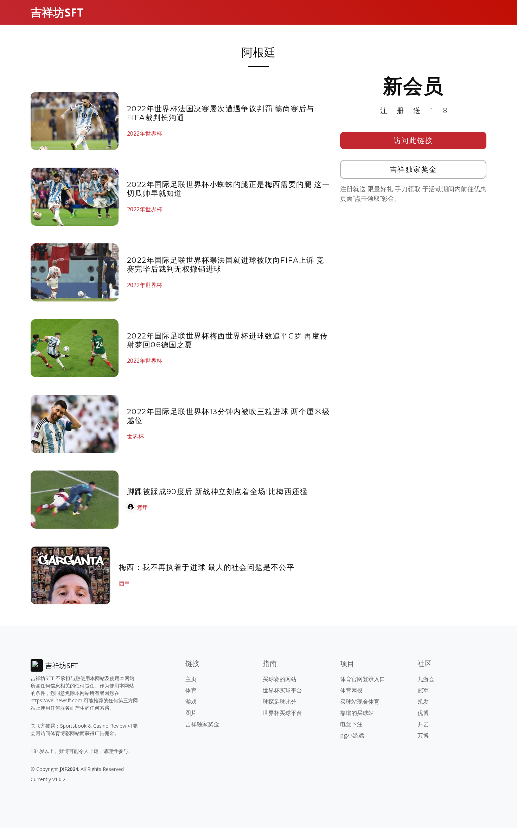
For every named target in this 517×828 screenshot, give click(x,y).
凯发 (423, 701)
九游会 (425, 679)
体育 (191, 690)
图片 (191, 713)
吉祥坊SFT (57, 12)
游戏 (191, 701)
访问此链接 (413, 140)
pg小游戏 (352, 735)
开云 (423, 724)
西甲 (124, 583)
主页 (191, 679)
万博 (423, 735)
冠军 (423, 690)
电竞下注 (351, 724)
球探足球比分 (279, 701)
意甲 (142, 507)
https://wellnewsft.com (56, 700)
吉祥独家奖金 (413, 169)
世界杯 (135, 436)
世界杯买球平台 (282, 690)
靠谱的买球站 (357, 713)
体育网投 (351, 690)
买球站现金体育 (359, 701)
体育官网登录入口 (362, 679)
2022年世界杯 (144, 133)
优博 (423, 713)
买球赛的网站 (279, 679)
